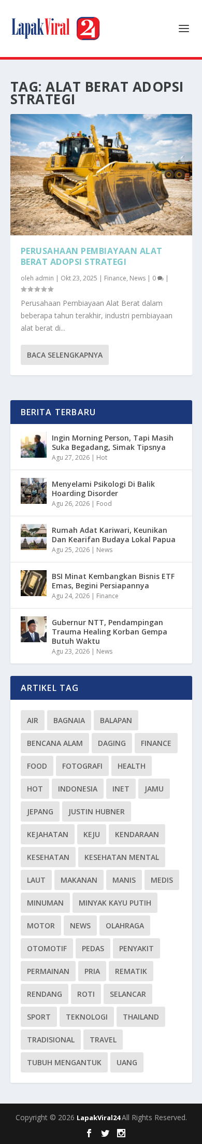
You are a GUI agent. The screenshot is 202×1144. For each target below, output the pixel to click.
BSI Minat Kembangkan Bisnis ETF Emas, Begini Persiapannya (113, 580)
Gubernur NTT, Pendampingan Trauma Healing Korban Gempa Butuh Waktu (109, 631)
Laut (36, 880)
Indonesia (77, 789)
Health (132, 766)
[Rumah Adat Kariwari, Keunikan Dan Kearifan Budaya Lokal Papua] (34, 537)
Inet (120, 789)
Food (104, 503)
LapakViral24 (99, 1117)
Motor (41, 925)
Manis (124, 880)
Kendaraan (137, 834)
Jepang (40, 811)
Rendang (44, 994)
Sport (39, 1017)
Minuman (45, 903)
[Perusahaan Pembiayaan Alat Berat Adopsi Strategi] (101, 174)
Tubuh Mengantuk (64, 1062)
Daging (112, 743)
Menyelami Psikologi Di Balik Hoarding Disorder (103, 488)
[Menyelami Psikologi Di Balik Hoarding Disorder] (34, 491)
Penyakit (136, 948)
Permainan (48, 971)
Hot (101, 457)
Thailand (141, 1017)
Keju (91, 834)
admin (44, 278)
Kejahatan (47, 834)
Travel (103, 1039)
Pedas (93, 948)
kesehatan (48, 857)
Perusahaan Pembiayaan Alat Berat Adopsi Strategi (92, 256)
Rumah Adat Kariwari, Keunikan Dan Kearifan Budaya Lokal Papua (114, 534)
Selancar (128, 994)
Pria (92, 971)
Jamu (154, 789)
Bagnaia (69, 720)
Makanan (79, 880)
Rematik (131, 971)
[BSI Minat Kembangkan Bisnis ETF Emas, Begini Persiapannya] (34, 583)
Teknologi (87, 1017)
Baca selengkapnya (65, 355)
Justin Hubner (96, 811)
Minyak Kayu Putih (115, 903)
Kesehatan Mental (121, 857)
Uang (127, 1062)
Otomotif (47, 948)
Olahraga (125, 925)
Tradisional (51, 1039)
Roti (86, 994)
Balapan (116, 720)
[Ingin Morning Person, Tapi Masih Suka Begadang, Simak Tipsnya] (34, 445)
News (137, 278)
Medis (162, 880)
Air (32, 720)
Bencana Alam (55, 743)
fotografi (82, 766)
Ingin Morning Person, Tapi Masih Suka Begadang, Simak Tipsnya (113, 442)
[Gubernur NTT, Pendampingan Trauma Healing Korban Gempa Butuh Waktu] (34, 629)
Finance (115, 278)
